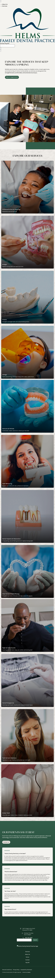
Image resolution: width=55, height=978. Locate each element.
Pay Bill (7, 43)
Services (4, 6)
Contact (2, 43)
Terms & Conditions (7, 969)
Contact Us (6, 842)
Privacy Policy (16, 969)
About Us (5, 4)
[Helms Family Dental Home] (27, 41)
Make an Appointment (12, 77)
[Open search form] (0, 50)
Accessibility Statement (26, 969)
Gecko (29, 972)
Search (35, 940)
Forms (27, 957)
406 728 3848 (28, 937)
